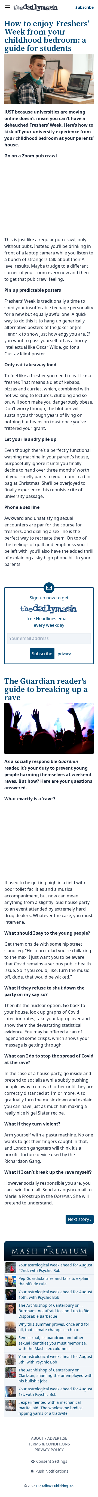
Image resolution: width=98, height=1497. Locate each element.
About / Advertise (49, 1438)
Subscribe (42, 654)
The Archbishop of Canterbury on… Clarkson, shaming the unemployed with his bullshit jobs (56, 1375)
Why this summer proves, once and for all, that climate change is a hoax (54, 1327)
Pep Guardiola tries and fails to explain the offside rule (54, 1281)
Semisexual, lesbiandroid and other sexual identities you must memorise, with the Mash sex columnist (53, 1343)
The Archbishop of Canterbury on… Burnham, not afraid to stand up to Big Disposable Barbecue (54, 1311)
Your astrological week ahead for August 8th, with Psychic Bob (55, 1359)
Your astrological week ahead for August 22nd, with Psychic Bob (55, 1267)
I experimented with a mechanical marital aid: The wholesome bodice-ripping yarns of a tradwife (51, 1408)
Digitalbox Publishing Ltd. (55, 1486)
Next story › (79, 1219)
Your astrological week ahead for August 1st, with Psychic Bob (55, 1391)
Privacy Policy (49, 1449)
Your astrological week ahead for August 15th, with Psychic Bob (55, 1294)
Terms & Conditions (49, 1444)
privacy (64, 653)
